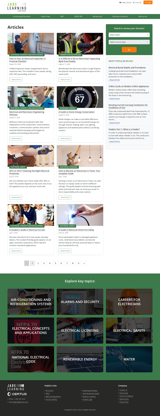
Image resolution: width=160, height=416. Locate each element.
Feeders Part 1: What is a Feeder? (124, 129)
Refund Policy (124, 399)
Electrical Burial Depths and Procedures (127, 67)
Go (129, 49)
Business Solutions (120, 16)
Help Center (127, 2)
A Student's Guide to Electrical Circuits (27, 230)
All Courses (49, 391)
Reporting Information (90, 391)
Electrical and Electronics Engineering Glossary (26, 113)
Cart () (138, 2)
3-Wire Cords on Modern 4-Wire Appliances (129, 86)
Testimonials (124, 393)
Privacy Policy (124, 402)
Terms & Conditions (126, 396)
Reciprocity (97, 16)
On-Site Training (51, 399)
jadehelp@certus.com (20, 402)
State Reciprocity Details (91, 393)
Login (149, 2)
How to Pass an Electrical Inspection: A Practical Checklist (27, 60)
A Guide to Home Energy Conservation (76, 112)
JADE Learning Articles (53, 397)
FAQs (47, 393)
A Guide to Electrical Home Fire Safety (76, 230)
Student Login (87, 399)
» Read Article (16, 79)
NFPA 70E (78, 16)
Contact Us (123, 390)
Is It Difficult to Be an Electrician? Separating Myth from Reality (79, 60)
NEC (62, 16)
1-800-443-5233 (19, 399)
